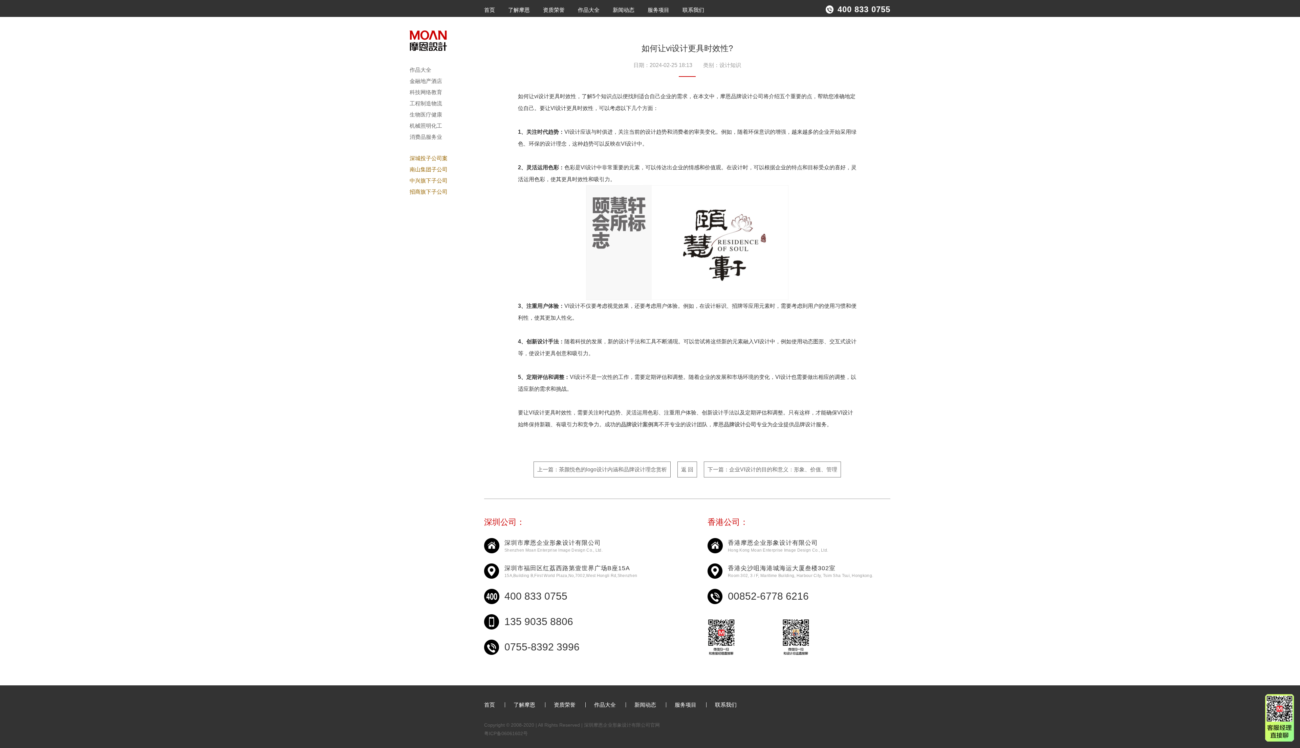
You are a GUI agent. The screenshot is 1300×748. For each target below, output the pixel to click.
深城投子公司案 (429, 158)
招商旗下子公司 (429, 192)
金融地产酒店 (426, 81)
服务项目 (658, 10)
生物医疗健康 (426, 114)
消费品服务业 (426, 137)
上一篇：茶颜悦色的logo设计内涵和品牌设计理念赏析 (602, 469)
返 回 (687, 469)
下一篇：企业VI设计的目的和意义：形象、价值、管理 (772, 469)
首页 (489, 10)
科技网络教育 (426, 92)
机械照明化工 (426, 126)
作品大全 (589, 10)
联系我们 (693, 10)
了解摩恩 (519, 10)
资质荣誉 (554, 10)
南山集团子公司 (429, 169)
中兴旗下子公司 (429, 181)
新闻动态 (623, 10)
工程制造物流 (426, 103)
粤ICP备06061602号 (506, 733)
